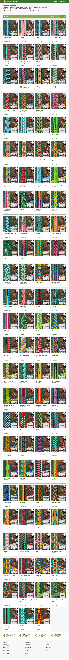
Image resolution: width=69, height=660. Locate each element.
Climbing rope (48, 647)
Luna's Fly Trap (7, 502)
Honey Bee (22, 454)
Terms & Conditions (25, 658)
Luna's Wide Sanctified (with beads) (25, 159)
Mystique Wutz (23, 110)
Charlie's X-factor (40, 429)
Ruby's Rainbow (56, 502)
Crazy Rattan (55, 355)
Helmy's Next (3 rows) (9, 405)
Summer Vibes (7, 282)
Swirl (21, 527)
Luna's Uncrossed (56, 37)
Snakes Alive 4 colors (57, 551)
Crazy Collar (23, 258)
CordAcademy (27, 648)
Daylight (22, 37)
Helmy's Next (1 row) (41, 405)
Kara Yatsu (38, 551)
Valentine (54, 209)
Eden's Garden (23, 626)
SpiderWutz (7, 429)
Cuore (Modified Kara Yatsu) (57, 159)
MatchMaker (12, 1)
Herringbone (7, 600)
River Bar (6, 86)
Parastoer (54, 62)
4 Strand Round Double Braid (57, 600)
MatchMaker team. (23, 12)
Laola (53, 478)
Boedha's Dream (56, 282)
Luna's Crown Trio (8, 381)
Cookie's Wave (23, 233)
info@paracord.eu (43, 634)
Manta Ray (22, 185)
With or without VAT (6, 653)
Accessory (47, 648)
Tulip (53, 454)
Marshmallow (55, 429)
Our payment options (6, 650)
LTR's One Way (7, 209)
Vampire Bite (7, 551)
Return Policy (41, 658)
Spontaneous (23, 429)
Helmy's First (7, 62)
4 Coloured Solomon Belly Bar (42, 356)
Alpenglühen (23, 306)
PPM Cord (47, 645)
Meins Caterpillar (8, 159)
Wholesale (26, 653)
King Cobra (38, 600)
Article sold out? (5, 648)
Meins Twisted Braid (9, 478)
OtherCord (47, 650)
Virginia (38, 233)
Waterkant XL (23, 502)
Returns (4, 651)
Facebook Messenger (57, 634)
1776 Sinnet (55, 86)
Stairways (38, 209)
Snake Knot (23, 331)
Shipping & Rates (5, 647)
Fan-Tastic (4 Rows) (41, 185)
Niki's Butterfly (7, 37)
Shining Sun (7, 331)
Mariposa (22, 134)
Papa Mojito (23, 282)
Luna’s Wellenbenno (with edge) (26, 600)
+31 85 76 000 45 (12, 634)
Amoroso (38, 134)
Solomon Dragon (8, 306)
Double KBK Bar (40, 258)
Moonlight (22, 478)
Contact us (5, 654)
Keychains (6, 258)
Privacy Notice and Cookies (33, 658)
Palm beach (55, 527)
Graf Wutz (54, 405)
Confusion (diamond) (9, 527)
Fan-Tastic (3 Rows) (57, 185)
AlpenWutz (54, 575)
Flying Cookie (39, 62)
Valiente (38, 86)
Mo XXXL (22, 209)
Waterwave (7, 134)
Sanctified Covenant (25, 575)
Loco (53, 110)
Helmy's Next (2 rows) (25, 405)
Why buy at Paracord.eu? (28, 645)
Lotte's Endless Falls (57, 233)
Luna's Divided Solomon (10, 233)
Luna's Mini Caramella (9, 110)
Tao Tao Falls (23, 381)
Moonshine (54, 306)
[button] (64, 1)
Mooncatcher (39, 381)
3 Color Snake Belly (40, 454)
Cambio (38, 37)
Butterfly (38, 478)
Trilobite (54, 331)
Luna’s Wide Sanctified (9, 185)
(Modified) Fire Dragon (57, 134)
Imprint (26, 651)
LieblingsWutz (7, 355)
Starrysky (38, 527)
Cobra (37, 502)
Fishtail (38, 306)
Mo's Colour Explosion (25, 355)
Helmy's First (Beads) (25, 62)
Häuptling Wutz (40, 110)
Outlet (47, 651)
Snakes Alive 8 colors (9, 575)
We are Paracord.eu (28, 644)
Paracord (47, 644)
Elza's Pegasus (7, 454)
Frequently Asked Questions (7, 645)
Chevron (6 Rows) (40, 159)
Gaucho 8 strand (40, 575)
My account (5, 644)
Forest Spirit (55, 258)
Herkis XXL (39, 626)
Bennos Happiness (24, 551)
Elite (21, 86)
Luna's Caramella (56, 381)
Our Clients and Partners (28, 647)
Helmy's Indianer (8, 626)
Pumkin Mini (39, 331)
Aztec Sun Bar (39, 282)
